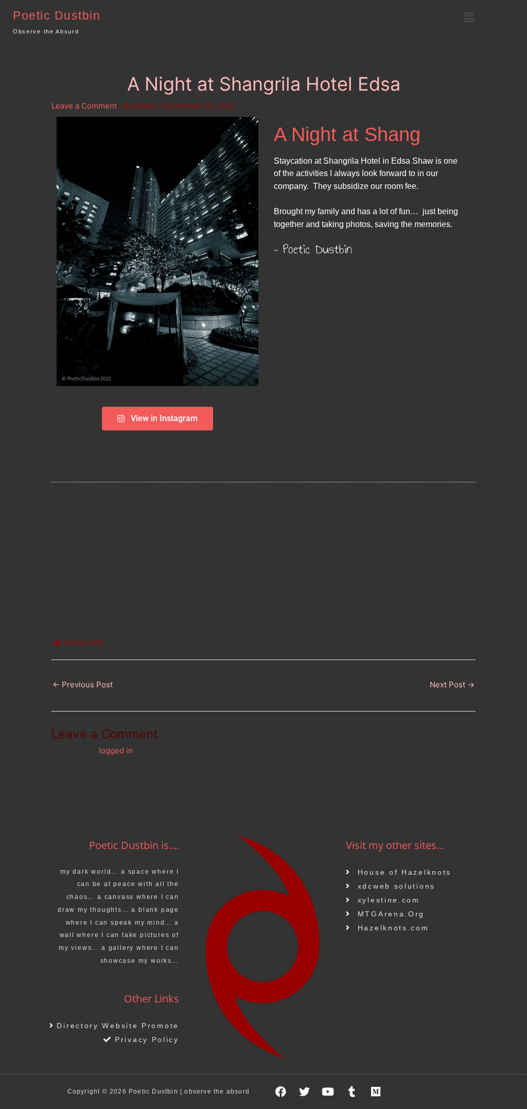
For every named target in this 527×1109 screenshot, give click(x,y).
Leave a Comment (84, 106)
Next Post (452, 684)
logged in (116, 750)
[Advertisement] (263, 560)
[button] (469, 17)
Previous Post (82, 684)
